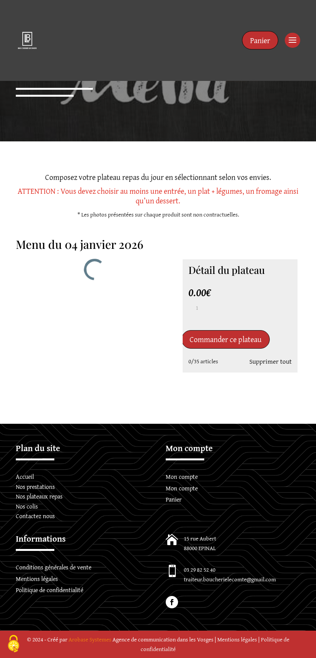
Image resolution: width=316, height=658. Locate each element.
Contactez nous (35, 515)
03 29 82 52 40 (199, 570)
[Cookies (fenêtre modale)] (13, 644)
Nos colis (27, 506)
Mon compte (182, 476)
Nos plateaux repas (39, 496)
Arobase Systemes (90, 639)
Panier (260, 40)
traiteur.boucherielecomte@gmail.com (230, 579)
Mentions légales (37, 578)
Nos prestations (35, 486)
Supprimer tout (270, 361)
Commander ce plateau (226, 339)
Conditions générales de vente (53, 567)
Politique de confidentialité (49, 589)
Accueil (25, 476)
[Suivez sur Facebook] (172, 602)
